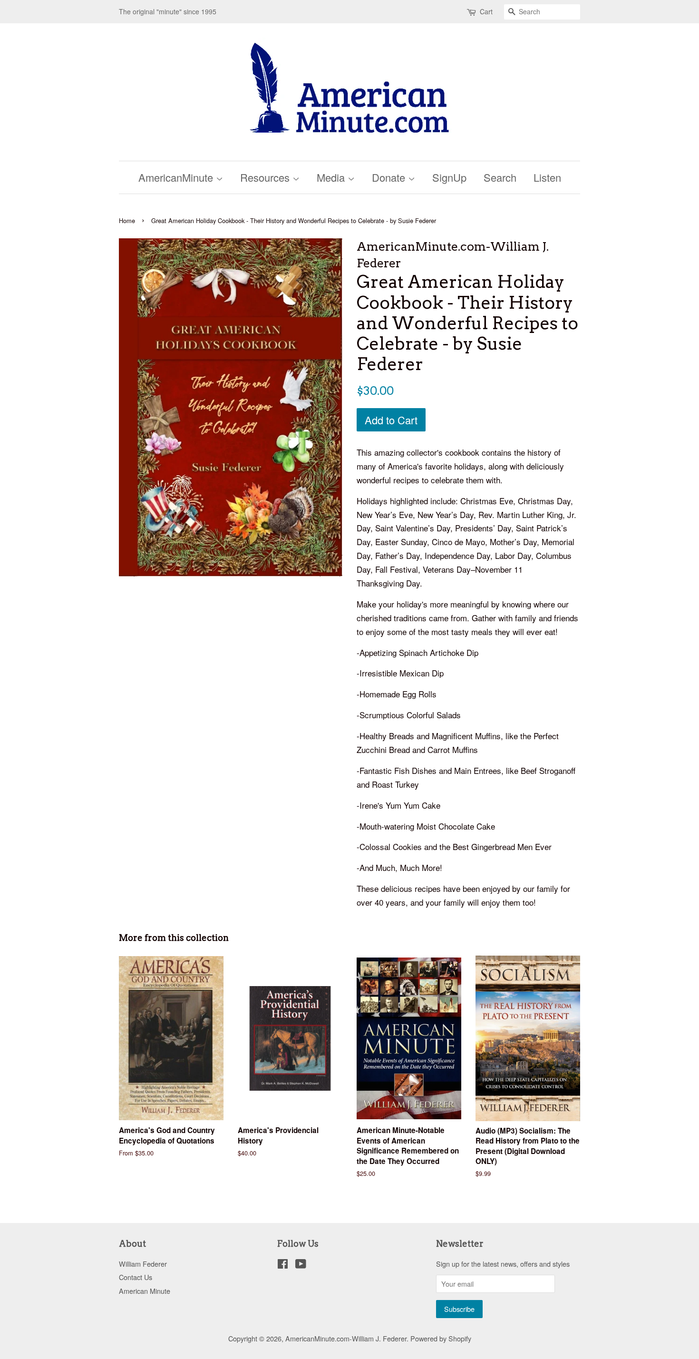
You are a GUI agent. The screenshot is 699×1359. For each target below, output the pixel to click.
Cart (486, 11)
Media (332, 177)
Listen (547, 177)
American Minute (144, 1291)
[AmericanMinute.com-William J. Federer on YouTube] (300, 1265)
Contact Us (135, 1277)
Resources (266, 177)
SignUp (449, 177)
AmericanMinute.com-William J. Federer (346, 1338)
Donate (390, 177)
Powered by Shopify (440, 1338)
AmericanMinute (177, 177)
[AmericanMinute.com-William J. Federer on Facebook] (282, 1265)
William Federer (143, 1264)
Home (127, 220)
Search (500, 177)
